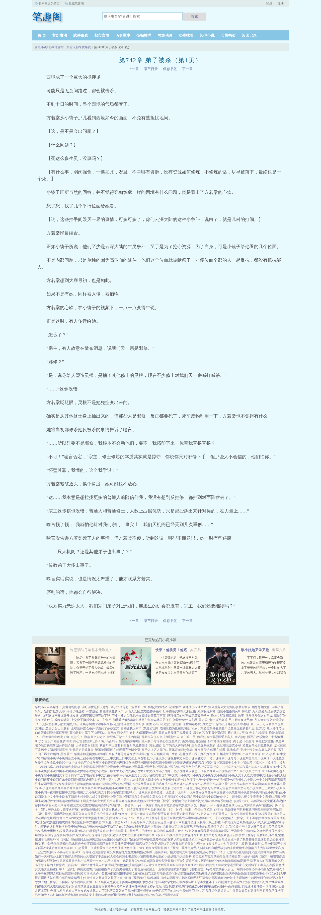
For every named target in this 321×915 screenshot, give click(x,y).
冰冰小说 (264, 762)
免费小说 (50, 771)
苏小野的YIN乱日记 (216, 852)
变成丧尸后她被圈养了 (98, 869)
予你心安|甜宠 (106, 818)
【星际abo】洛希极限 (145, 878)
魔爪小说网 (169, 784)
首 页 (42, 35)
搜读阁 (171, 796)
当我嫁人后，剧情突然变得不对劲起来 (134, 809)
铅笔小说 (250, 788)
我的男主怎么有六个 (231, 882)
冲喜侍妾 (257, 886)
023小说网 (269, 754)
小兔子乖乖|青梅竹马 (58, 843)
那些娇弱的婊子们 (149, 890)
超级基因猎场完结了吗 (95, 715)
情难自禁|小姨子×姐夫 (243, 856)
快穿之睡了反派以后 (258, 826)
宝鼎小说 (249, 767)
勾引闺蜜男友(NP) (218, 848)
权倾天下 (44, 895)
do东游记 (92, 711)
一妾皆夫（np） (132, 805)
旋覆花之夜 (108, 882)
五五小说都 (238, 784)
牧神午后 (111, 886)
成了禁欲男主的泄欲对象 (140, 831)
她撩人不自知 (74, 890)
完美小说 (134, 771)
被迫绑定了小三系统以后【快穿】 (138, 818)
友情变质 (253, 873)
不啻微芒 (206, 878)
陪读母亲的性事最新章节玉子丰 (188, 715)
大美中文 (237, 788)
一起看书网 (221, 779)
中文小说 (78, 762)
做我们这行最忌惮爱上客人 (215, 737)
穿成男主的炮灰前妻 (57, 822)
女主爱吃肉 (197, 843)
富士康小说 (110, 779)
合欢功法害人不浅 (249, 822)
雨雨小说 (212, 767)
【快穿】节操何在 (59, 882)
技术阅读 (148, 779)
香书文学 (184, 779)
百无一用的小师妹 (240, 869)
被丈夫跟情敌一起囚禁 (245, 878)
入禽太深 (84, 814)
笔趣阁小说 (239, 792)
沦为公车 (163, 831)
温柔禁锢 (191, 818)
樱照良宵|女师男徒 (170, 814)
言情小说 (179, 767)
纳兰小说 (213, 784)
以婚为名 (222, 826)
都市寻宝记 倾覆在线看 (209, 750)
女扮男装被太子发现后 (128, 869)
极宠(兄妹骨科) (252, 843)
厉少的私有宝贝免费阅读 (209, 732)
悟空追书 (114, 762)
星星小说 (143, 767)
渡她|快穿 (56, 861)
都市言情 (101, 35)
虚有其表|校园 (269, 865)
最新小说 (226, 792)
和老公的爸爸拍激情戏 (222, 861)
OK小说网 (183, 796)
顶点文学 (137, 796)
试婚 (96, 873)
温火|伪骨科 (92, 835)
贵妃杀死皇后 (218, 720)
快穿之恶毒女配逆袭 (176, 843)
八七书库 (255, 771)
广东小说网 (66, 779)
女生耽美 (186, 35)
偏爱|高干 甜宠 (246, 861)
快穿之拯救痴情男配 (186, 878)
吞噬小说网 (123, 796)
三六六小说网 (274, 788)
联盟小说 (162, 762)
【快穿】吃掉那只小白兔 (261, 835)
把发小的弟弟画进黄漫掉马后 (212, 886)
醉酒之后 (231, 822)
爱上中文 (146, 771)
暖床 (176, 856)
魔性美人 (96, 865)
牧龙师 (54, 801)
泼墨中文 (228, 762)
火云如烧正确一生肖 (164, 754)
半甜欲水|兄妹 (241, 886)
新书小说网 (209, 796)
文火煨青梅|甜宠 (65, 805)
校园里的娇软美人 (273, 814)
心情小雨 (258, 869)
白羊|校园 (268, 843)
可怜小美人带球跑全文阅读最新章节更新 (139, 715)
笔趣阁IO (86, 784)
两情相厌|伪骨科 (101, 843)
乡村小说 (83, 796)
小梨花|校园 (106, 873)
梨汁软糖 (168, 861)
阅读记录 (249, 35)
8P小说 (101, 788)
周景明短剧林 (206, 711)
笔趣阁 (184, 762)
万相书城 (213, 788)
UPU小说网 (268, 771)
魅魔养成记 (229, 805)
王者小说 (102, 762)
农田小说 (181, 775)
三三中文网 (111, 758)
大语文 (248, 775)
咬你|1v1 (142, 801)
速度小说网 (51, 779)
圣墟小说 (162, 792)
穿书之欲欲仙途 (113, 848)
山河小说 (252, 762)
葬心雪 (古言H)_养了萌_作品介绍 (95, 741)
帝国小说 (188, 758)
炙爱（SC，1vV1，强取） (177, 809)
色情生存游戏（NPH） (209, 809)
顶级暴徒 (224, 835)
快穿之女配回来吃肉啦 (166, 865)
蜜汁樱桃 (112, 831)
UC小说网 (137, 792)
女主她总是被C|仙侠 (130, 861)
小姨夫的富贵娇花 (179, 835)
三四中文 (125, 758)
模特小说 (174, 762)
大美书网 (54, 788)
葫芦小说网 (123, 784)
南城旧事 (120, 873)
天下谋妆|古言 (255, 818)
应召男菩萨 (237, 835)
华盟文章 (149, 796)
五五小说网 (253, 784)
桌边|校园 (80, 873)
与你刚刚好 (135, 882)
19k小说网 (166, 878)
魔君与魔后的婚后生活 (214, 856)
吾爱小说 (74, 758)
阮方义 (260, 728)
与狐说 (255, 801)
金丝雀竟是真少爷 (229, 745)
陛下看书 (225, 784)
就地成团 (155, 745)
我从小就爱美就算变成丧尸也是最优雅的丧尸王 (223, 728)
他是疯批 (165, 826)
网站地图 (173, 895)
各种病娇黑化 (165, 873)
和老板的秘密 (194, 852)
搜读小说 (150, 762)
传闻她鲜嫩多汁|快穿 (95, 809)
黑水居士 (66, 754)
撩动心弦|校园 (239, 852)
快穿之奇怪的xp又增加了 (81, 856)
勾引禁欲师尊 (80, 822)
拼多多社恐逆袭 (153, 882)
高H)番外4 (76, 732)
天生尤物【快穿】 (160, 801)
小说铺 (114, 792)
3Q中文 (67, 762)
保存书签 (170, 69)
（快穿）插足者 (153, 805)
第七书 (126, 856)
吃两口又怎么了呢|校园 (122, 890)
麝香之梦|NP (177, 831)
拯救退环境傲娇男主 (120, 895)
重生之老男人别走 (194, 848)
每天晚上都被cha (214, 822)
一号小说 (212, 758)
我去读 (75, 784)
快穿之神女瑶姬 (151, 886)
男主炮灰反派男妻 (241, 720)
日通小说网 (272, 775)
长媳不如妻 (107, 835)
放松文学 (202, 792)
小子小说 (59, 796)
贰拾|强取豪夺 (152, 861)
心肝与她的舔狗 (132, 839)
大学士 (260, 788)
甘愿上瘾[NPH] (121, 878)
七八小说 (152, 758)
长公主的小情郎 (111, 839)
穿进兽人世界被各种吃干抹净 (60, 826)
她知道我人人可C (95, 890)
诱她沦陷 (241, 873)
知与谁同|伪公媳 (95, 831)
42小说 (259, 767)
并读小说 (235, 796)
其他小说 (207, 35)
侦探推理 (143, 35)
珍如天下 (194, 839)
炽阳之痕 (251, 882)
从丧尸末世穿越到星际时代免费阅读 (124, 745)
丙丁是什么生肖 (243, 741)
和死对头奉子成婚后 (143, 822)
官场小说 (161, 895)
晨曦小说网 (113, 788)
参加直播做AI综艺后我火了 (200, 865)
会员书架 (228, 35)
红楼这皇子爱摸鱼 (229, 754)
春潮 (276, 869)
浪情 (213, 826)
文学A (98, 779)
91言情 (269, 779)
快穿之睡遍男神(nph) (58, 814)
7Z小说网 (137, 784)
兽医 (75, 814)
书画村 (209, 779)
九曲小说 (110, 775)
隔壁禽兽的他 (221, 878)
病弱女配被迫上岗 (138, 873)
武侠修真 (80, 35)
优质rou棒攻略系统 (213, 801)
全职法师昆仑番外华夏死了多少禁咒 (95, 728)
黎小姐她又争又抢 (255, 650)
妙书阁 (78, 792)
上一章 (133, 69)
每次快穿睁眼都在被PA (245, 814)
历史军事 (122, 35)
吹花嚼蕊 (41, 818)
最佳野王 (191, 882)
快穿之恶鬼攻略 (126, 852)
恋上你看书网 (203, 771)
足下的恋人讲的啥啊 (176, 745)
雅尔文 (247, 758)
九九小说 (89, 792)
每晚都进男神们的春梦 (158, 839)
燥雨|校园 (41, 835)
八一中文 (259, 779)
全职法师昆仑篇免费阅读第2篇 (129, 754)
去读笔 (137, 779)
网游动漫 (165, 35)
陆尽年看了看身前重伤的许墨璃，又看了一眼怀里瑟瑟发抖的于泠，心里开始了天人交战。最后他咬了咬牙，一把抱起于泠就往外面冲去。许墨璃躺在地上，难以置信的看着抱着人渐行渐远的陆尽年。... (92, 673)
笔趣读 (63, 801)
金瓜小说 (56, 762)
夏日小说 (229, 775)
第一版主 (110, 771)
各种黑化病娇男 (215, 890)
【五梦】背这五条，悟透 (190, 861)
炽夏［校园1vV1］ (118, 822)
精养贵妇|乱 (114, 805)
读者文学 (200, 758)
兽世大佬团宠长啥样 (143, 732)
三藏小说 (86, 758)
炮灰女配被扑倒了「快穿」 (164, 848)
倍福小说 (236, 767)
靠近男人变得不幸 (169, 822)
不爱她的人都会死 (110, 856)
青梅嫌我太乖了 (131, 728)
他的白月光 (210, 835)
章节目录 (151, 69)
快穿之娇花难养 (174, 882)
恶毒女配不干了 (207, 882)
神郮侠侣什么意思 (185, 720)
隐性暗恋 (136, 843)
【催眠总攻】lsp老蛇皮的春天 (208, 869)
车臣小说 (242, 771)
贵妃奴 (268, 869)
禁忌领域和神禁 (129, 741)
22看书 (39, 758)
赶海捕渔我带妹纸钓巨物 (179, 711)
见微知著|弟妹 (74, 831)
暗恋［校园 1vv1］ (238, 801)
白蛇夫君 (79, 835)
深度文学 (134, 775)
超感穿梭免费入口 (112, 711)
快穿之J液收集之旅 (249, 831)
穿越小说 (50, 758)
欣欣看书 (150, 792)
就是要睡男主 (252, 839)
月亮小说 (196, 796)
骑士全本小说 (99, 861)
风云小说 (218, 771)
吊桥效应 (65, 895)
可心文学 (90, 762)
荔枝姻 (54, 895)
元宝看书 (225, 788)
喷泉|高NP (256, 805)
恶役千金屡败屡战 (173, 818)
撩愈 (193, 873)
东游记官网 (150, 728)
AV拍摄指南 (236, 826)
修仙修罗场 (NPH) (66, 848)
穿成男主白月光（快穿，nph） (196, 805)
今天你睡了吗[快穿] (192, 890)
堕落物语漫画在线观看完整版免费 (117, 750)
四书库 (48, 767)
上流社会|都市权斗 (53, 890)
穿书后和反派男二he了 (86, 882)
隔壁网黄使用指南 (129, 886)
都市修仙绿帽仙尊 (220, 741)
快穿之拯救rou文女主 (117, 814)
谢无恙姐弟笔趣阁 (81, 750)
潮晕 (121, 831)
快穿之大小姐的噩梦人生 (213, 814)
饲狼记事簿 (144, 852)
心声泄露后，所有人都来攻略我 (70, 47)
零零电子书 (197, 779)
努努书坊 (158, 775)
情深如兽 (100, 805)
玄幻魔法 (59, 35)
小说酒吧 (44, 801)
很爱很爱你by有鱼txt (259, 715)
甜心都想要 (267, 878)
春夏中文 (176, 758)
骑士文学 (152, 788)
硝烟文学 (59, 775)
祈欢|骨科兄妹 (111, 865)
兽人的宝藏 (263, 861)
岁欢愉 (72, 886)
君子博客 (71, 775)
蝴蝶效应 (204, 826)
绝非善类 (122, 882)
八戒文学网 (96, 796)
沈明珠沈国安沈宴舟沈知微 (60, 715)
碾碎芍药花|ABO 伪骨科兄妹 (78, 852)
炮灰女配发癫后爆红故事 (227, 715)
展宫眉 (39, 878)
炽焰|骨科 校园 (189, 856)
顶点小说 (164, 758)
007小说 (43, 788)
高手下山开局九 (95, 732)
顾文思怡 (208, 724)
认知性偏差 (180, 839)
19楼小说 (62, 771)
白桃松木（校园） (154, 835)
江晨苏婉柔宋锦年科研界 (96, 724)
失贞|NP (67, 818)
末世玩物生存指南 (242, 848)
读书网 (78, 779)
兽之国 (203, 720)
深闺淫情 (95, 839)
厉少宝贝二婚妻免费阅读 (55, 741)
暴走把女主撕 (265, 741)
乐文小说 (146, 775)
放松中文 (214, 792)
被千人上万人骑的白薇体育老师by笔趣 (167, 750)
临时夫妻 (138, 826)
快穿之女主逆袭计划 (128, 835)
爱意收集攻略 (85, 805)
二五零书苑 (84, 775)
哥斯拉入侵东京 (152, 737)
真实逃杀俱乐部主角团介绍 (60, 724)
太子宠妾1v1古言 (86, 745)
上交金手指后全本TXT (86, 720)
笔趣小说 (131, 767)
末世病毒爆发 (192, 724)
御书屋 (150, 856)
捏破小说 (86, 771)
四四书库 (125, 792)
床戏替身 (68, 861)
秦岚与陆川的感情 (194, 741)
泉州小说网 (188, 792)
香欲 (219, 805)
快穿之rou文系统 (121, 826)
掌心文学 (201, 788)
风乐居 (189, 771)
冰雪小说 (216, 762)
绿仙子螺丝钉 (75, 711)
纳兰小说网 (269, 792)
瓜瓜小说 (258, 758)
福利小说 (224, 758)
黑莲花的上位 (170, 890)
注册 (280, 3)
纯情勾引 (203, 818)
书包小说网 (82, 861)
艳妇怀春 (231, 809)
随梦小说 (98, 771)
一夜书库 (53, 792)
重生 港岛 (152, 724)
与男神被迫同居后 (249, 809)
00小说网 (62, 758)
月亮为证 (260, 848)
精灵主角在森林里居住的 (155, 720)
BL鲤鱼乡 (267, 784)
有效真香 (170, 805)
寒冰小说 (270, 758)
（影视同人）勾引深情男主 (223, 843)
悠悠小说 (65, 784)
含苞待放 (59, 873)
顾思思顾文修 (261, 707)
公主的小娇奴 (164, 856)
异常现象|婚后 (215, 831)
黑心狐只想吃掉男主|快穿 (73, 878)
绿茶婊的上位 (80, 839)
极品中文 (230, 771)
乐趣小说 (47, 775)
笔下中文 (98, 775)
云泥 (134, 814)
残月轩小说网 (161, 771)
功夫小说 (83, 767)
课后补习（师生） (59, 839)
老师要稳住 (189, 814)
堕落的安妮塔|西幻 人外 (135, 865)
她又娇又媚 (255, 852)
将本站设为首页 (49, 3)
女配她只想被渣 (272, 831)
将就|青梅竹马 (272, 852)
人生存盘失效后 (237, 890)
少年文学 (160, 779)
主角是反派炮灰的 (203, 745)
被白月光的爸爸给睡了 (95, 826)
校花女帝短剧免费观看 (258, 745)
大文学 (239, 775)
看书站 (269, 796)
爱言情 (278, 779)
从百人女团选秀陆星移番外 (143, 711)
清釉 (199, 873)
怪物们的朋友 (80, 895)
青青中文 (259, 796)
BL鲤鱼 (126, 788)
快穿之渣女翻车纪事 (184, 826)
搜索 (194, 16)
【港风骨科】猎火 (164, 852)
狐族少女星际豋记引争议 (164, 707)
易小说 (201, 767)
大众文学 (161, 796)
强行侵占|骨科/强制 (60, 835)
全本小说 (240, 762)
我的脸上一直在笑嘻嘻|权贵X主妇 (165, 869)
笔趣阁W (98, 784)
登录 (269, 3)
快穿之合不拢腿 (152, 843)
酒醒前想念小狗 (144, 895)
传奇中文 (223, 796)
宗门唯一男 (188, 737)
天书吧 (157, 784)
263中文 (281, 754)
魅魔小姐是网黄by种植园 (90, 754)
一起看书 (235, 779)
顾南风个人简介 (94, 737)
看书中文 (98, 758)
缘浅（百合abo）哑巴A (74, 865)
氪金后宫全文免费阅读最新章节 (229, 707)
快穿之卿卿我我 (195, 831)
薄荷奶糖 (197, 835)
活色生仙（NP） (135, 848)
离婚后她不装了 (232, 839)
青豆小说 (41, 47)
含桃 (90, 873)
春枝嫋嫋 (47, 873)
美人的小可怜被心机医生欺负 (161, 741)
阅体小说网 (184, 784)
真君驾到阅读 (71, 707)
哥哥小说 (236, 758)
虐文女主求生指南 (85, 818)
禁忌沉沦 (97, 814)
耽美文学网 (102, 792)
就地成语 (233, 750)
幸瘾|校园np (46, 805)
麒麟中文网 (66, 792)
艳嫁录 (277, 822)
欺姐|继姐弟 (182, 873)
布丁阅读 (71, 796)
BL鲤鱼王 (189, 788)
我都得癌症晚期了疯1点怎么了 (62, 737)
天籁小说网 (138, 788)
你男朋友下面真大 (80, 801)
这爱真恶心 (268, 839)
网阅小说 (74, 771)
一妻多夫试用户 (147, 814)
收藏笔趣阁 (76, 3)
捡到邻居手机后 (210, 839)
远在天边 (231, 831)
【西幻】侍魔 (74, 869)
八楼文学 (247, 796)
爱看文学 (44, 762)
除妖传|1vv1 (51, 852)
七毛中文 (177, 788)
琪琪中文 (259, 775)
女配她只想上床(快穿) (186, 801)
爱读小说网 (138, 856)
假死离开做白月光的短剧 (123, 737)
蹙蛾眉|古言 (54, 818)
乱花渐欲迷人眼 (192, 822)
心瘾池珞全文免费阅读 (129, 724)
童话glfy (240, 737)
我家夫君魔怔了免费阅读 (175, 732)
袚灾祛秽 (50, 878)
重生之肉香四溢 (212, 873)
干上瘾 (112, 861)
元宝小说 (155, 767)
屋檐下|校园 (57, 831)
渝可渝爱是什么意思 (95, 707)
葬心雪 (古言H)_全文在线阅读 (247, 732)
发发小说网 (199, 784)
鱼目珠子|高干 (121, 843)
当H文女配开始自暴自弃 (108, 801)
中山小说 (224, 767)
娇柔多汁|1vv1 (272, 805)
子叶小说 (110, 796)
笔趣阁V (88, 779)
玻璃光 (180, 852)
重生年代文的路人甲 (272, 873)
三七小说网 (177, 771)
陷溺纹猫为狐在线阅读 (175, 728)
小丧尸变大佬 (252, 754)
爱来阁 (147, 784)
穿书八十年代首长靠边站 (232, 724)
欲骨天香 (229, 873)
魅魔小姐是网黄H (228, 711)
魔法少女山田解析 (57, 728)
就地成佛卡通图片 (195, 707)
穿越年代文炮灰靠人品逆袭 (258, 750)
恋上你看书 (138, 758)
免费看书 (138, 762)
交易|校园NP (97, 822)
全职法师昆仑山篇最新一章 (128, 707)
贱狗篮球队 (61, 720)
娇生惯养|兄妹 (106, 852)
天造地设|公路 (59, 886)
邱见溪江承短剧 (170, 724)
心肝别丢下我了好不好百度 (197, 754)
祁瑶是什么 (171, 737)
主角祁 (106, 720)
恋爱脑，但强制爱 (90, 848)
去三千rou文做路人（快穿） (227, 818)
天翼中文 (53, 784)
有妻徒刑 (254, 890)
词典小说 (167, 767)
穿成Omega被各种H (48, 707)
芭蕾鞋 (69, 873)
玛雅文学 (126, 762)
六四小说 (59, 767)
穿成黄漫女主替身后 (91, 886)
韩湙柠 (246, 711)
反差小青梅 (151, 826)
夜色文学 (191, 767)
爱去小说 (122, 771)
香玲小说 (122, 775)
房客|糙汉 (130, 801)
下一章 (187, 69)
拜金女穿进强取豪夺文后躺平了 (239, 865)
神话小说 (276, 762)
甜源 (153, 873)
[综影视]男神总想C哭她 (177, 886)
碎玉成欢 (243, 805)
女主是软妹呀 (98, 895)
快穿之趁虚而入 (100, 878)
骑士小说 (119, 767)
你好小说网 (254, 792)
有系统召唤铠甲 (117, 732)
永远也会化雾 (81, 843)
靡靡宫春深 (268, 809)
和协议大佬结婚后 (125, 720)
